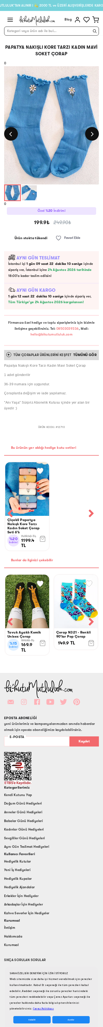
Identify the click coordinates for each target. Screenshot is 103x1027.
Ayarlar (71, 1020)
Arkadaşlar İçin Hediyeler (23, 904)
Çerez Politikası (43, 1008)
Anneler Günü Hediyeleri (23, 812)
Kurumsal (11, 945)
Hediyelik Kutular (17, 861)
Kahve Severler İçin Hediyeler (26, 913)
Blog (68, 19)
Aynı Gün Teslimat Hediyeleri (26, 847)
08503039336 (67, 329)
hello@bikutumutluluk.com (51, 334)
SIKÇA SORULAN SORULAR (25, 960)
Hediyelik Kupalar (18, 879)
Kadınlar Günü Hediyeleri (24, 829)
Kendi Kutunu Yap (18, 795)
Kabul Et (32, 1020)
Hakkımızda (13, 936)
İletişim (9, 928)
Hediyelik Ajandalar (19, 887)
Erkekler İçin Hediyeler (21, 896)
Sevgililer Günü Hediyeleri (24, 838)
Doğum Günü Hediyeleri (23, 803)
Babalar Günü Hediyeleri (23, 821)
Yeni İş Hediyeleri (17, 870)
